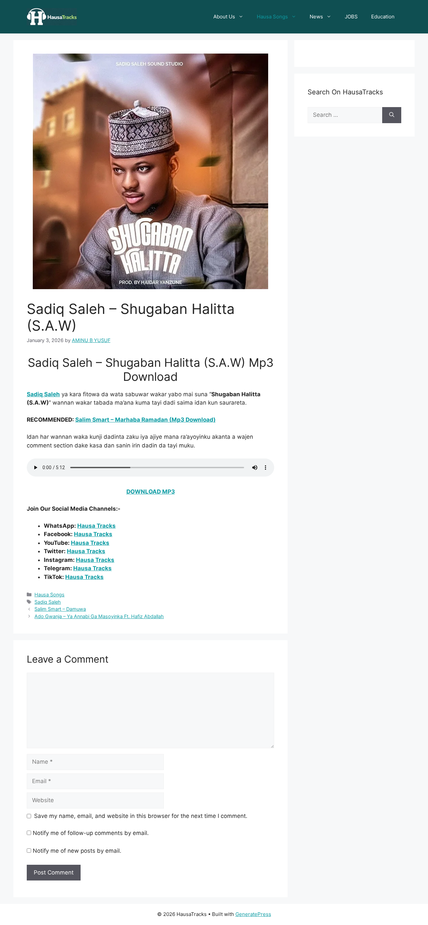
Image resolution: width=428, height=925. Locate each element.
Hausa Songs (272, 16)
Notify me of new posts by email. (77, 850)
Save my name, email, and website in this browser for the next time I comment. (140, 816)
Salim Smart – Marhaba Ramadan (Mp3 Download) (145, 419)
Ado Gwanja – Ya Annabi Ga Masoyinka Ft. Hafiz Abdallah (99, 616)
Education (383, 16)
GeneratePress (253, 914)
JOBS (351, 16)
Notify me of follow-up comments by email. (91, 833)
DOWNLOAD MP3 (150, 491)
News (316, 16)
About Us (224, 16)
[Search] (391, 115)
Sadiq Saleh (43, 394)
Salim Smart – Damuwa (60, 609)
